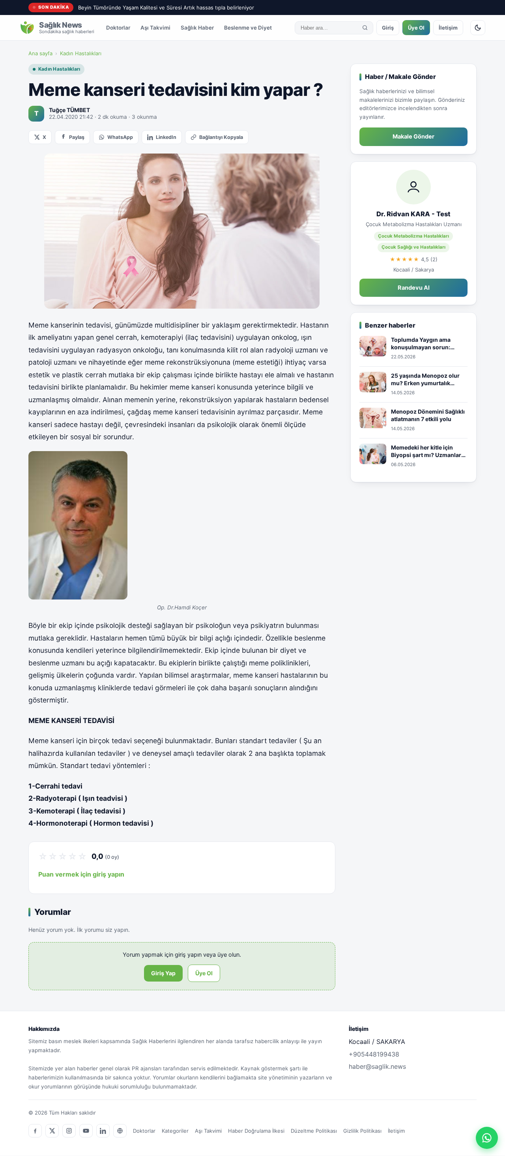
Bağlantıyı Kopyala (221, 137)
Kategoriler (175, 1131)
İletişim (448, 27)
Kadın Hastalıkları (80, 53)
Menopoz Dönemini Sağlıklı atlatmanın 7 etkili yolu (428, 415)
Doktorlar (118, 27)
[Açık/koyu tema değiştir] (477, 27)
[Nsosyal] (120, 1130)
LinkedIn (166, 137)
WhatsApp (120, 137)
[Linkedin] (103, 1130)
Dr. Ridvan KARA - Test (413, 214)
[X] (52, 1130)
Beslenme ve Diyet (248, 27)
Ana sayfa (40, 53)
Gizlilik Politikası (362, 1131)
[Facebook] (35, 1130)
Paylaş (76, 137)
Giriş (388, 27)
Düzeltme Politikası (314, 1131)
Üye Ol (416, 27)
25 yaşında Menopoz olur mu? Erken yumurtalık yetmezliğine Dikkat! (425, 379)
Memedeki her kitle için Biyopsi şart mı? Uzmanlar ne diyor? (426, 451)
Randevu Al (414, 287)
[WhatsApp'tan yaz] (487, 1138)
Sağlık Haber (197, 27)
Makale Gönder (413, 136)
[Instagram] (69, 1130)
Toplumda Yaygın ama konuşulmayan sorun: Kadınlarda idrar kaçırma (424, 343)
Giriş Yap (163, 973)
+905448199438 (374, 1054)
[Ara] (365, 27)
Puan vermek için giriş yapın (81, 874)
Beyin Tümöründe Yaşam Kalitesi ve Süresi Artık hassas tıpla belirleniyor (166, 7)
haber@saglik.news (377, 1066)
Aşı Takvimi (155, 27)
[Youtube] (86, 1130)
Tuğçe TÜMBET (69, 110)
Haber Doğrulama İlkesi (256, 1131)
